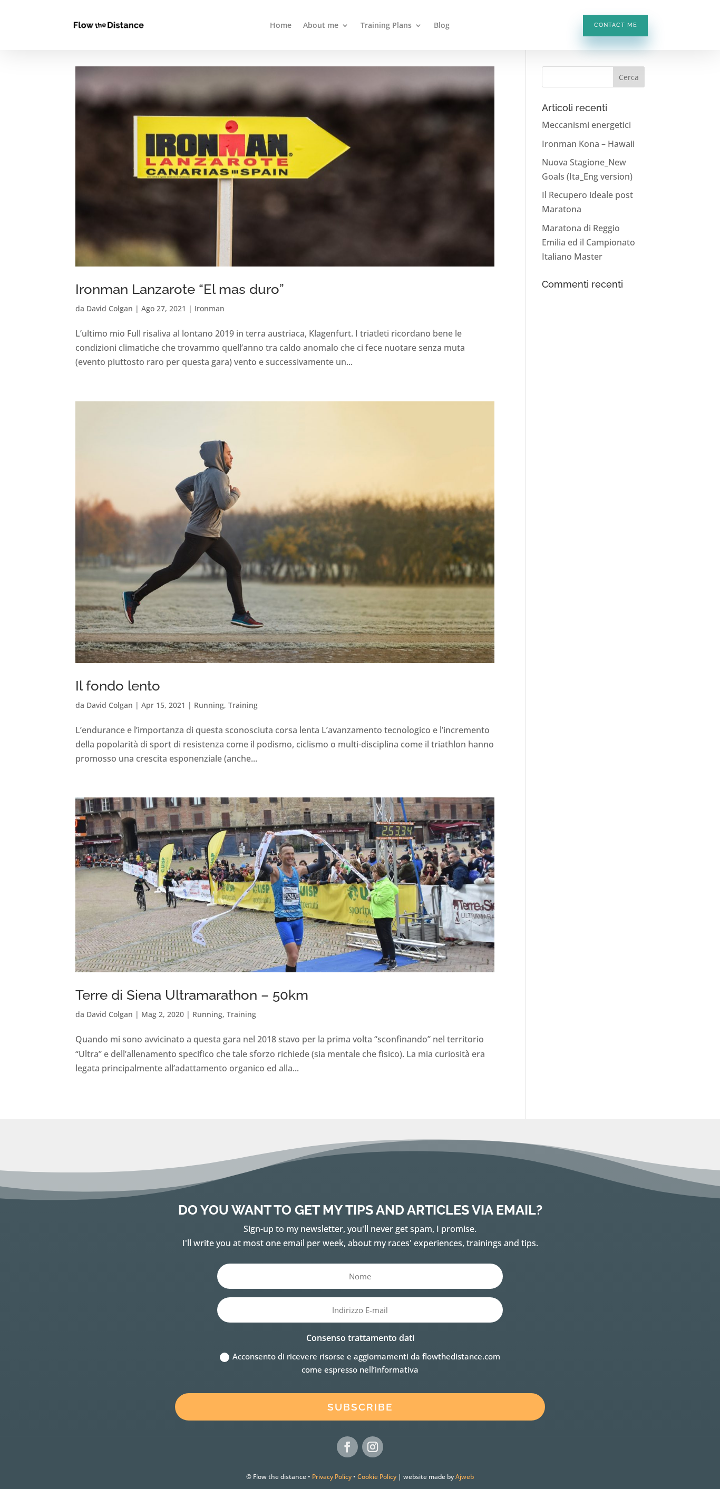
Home (280, 26)
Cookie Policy (376, 1476)
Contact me (615, 25)
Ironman (209, 308)
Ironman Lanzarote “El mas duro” (179, 289)
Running (209, 705)
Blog (442, 26)
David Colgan (109, 308)
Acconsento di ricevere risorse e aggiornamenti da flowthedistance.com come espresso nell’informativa (366, 1363)
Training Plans (386, 26)
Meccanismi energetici (586, 125)
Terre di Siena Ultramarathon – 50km (191, 995)
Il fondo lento (117, 686)
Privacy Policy (332, 1476)
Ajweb (464, 1476)
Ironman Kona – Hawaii (588, 144)
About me (320, 26)
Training (243, 705)
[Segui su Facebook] (347, 1446)
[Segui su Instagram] (372, 1446)
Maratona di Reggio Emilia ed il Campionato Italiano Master (588, 242)
